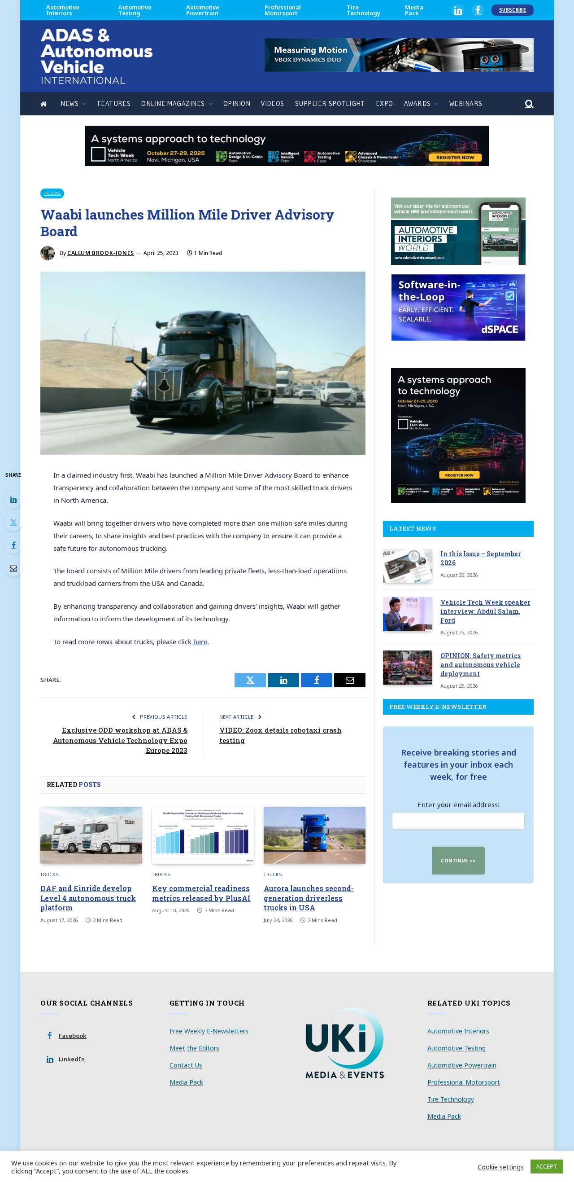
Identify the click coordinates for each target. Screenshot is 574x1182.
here (200, 641)
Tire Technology (363, 10)
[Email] (13, 568)
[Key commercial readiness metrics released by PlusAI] (203, 835)
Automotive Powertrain (202, 10)
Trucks (52, 193)
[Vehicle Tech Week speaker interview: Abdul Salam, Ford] (407, 614)
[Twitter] (13, 522)
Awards (417, 103)
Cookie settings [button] (501, 1167)
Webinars (466, 103)
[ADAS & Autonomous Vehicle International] (96, 56)
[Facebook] (13, 545)
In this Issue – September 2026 (480, 558)
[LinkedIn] (13, 499)
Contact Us (186, 1065)
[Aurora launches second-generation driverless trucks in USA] (314, 835)
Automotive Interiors (62, 10)
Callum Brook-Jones (100, 253)
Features (114, 103)
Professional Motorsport (283, 10)
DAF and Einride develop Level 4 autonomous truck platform (88, 898)
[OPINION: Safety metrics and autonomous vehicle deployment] (407, 667)
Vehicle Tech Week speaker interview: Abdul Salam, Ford (485, 611)
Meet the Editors (194, 1048)
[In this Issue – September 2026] (407, 566)
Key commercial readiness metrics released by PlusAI (201, 893)
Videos (272, 103)
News (69, 103)
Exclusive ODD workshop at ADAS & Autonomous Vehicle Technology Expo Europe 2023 (120, 740)
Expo (384, 103)
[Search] (528, 104)
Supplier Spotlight (330, 103)
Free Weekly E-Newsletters (209, 1031)
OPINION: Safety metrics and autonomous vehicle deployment (480, 664)
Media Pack (414, 10)
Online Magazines (172, 103)
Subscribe (512, 10)
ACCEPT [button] (546, 1166)
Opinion (236, 103)
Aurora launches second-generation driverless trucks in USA (309, 898)
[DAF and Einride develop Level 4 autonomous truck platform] (91, 835)
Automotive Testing (135, 10)
